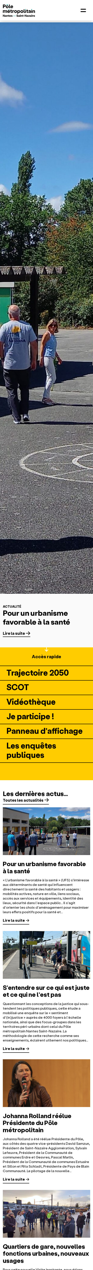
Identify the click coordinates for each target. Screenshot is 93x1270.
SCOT (17, 687)
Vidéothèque (31, 701)
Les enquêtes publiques (31, 749)
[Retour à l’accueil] (19, 11)
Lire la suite (14, 633)
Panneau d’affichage (44, 730)
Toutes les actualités (23, 800)
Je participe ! (30, 716)
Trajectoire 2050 (37, 672)
